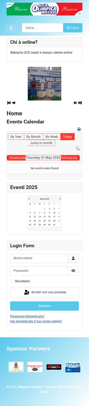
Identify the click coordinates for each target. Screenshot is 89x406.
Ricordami (22, 281)
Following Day (69, 157)
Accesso (44, 306)
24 (54, 221)
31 (54, 225)
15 (44, 217)
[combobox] (42, 27)
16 (49, 217)
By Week (52, 137)
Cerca (75, 28)
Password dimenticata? (27, 316)
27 (35, 225)
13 (35, 217)
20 (35, 221)
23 (49, 221)
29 (44, 225)
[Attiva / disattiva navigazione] (11, 28)
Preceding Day (17, 157)
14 (40, 217)
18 (59, 217)
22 (44, 221)
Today (67, 137)
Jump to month (41, 143)
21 (40, 221)
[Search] (78, 148)
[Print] (79, 129)
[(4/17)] (44, 84)
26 (30, 225)
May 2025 (44, 199)
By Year (16, 137)
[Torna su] (82, 398)
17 (54, 217)
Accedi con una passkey (48, 292)
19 (30, 221)
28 (40, 225)
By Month (33, 137)
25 (59, 221)
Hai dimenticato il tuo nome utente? (36, 321)
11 (59, 213)
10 (54, 213)
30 (49, 225)
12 (30, 217)
